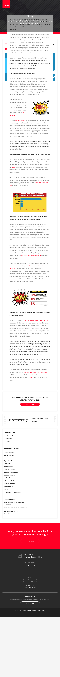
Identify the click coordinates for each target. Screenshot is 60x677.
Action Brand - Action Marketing (12, 492)
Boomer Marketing (9, 452)
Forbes (13, 167)
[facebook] (27, 614)
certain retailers (20, 120)
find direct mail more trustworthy (31, 255)
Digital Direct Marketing (10, 461)
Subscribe (30, 404)
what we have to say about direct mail (35, 372)
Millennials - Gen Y (9, 481)
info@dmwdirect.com (30, 587)
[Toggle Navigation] (55, 3)
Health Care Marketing (10, 469)
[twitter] (23, 614)
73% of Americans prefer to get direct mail (36, 320)
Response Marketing (9, 483)
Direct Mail (7, 463)
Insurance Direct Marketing (11, 472)
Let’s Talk (30, 541)
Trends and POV (8, 486)
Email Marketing (8, 466)
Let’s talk (31, 377)
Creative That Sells (9, 455)
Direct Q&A (7, 441)
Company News (8, 438)
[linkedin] (32, 614)
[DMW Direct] (6, 4)
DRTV (5, 458)
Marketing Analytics (9, 475)
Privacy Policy (41, 611)
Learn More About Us (30, 566)
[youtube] (37, 614)
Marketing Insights (9, 435)
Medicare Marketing (9, 478)
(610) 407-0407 (30, 585)
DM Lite (6, 489)
